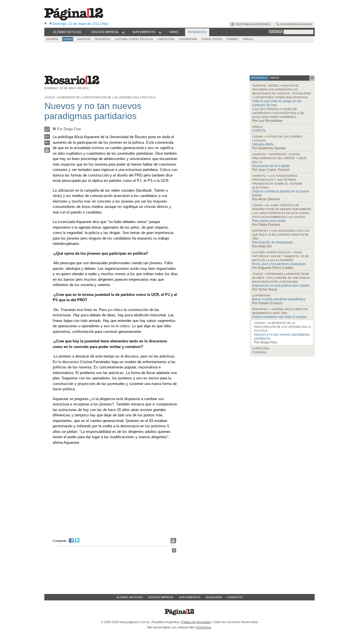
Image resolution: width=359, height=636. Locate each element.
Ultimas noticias (129, 597)
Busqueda (214, 597)
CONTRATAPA (188, 39)
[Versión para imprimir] (47, 151)
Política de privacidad (195, 622)
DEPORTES (103, 39)
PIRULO (248, 39)
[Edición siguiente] (51, 24)
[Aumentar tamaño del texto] (47, 138)
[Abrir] (123, 32)
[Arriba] (174, 551)
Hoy (105, 24)
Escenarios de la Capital (270, 166)
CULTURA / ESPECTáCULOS (134, 39)
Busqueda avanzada (295, 24)
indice (274, 77)
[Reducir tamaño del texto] (47, 144)
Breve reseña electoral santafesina (278, 299)
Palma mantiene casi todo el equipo (279, 317)
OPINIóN (52, 39)
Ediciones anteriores (252, 24)
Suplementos (190, 597)
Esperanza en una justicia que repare (280, 285)
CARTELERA (165, 39)
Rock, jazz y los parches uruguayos (279, 264)
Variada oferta (262, 144)
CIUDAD (67, 39)
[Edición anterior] (45, 24)
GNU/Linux (203, 627)
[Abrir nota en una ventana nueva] (47, 131)
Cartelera (259, 352)
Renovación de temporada (272, 242)
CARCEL (259, 131)
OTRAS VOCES (211, 39)
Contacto (235, 597)
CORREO (232, 39)
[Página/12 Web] (73, 19)
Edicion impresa (161, 597)
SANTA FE (84, 39)
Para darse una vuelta (269, 221)
